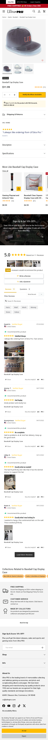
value (16, 312)
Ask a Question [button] (25, 282)
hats (8, 307)
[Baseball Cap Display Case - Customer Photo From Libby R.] (28, 263)
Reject (24, 736)
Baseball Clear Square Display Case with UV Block (33, 196)
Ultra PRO (11, 2)
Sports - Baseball (13, 17)
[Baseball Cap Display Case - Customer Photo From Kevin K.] (37, 263)
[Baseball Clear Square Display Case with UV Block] (33, 182)
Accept (24, 731)
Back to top (24, 623)
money (33, 307)
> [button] (24, 554)
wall (16, 307)
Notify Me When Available (32, 94)
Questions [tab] (23, 289)
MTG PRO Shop (22, 2)
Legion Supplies (35, 2)
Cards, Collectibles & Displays (35, 576)
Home (4, 17)
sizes (8, 312)
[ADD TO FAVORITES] (42, 60)
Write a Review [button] (25, 276)
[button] (44, 11)
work (24, 307)
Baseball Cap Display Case (28, 17)
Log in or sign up (9, 105)
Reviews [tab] (8, 289)
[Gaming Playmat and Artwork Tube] (12, 182)
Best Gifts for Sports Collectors (13, 576)
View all (5, 171)
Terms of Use (30, 718)
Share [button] (9, 380)
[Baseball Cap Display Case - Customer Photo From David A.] (11, 263)
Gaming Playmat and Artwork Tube (10, 196)
